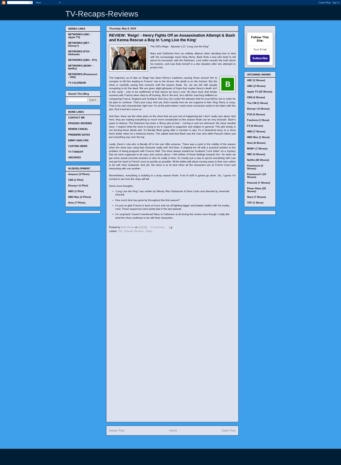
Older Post (228, 430)
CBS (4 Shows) (256, 97)
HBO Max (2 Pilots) (79, 196)
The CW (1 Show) (257, 103)
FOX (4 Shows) (256, 114)
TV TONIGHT (75, 151)
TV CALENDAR (77, 82)
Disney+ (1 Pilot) (78, 185)
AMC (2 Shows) (256, 85)
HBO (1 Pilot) (76, 191)
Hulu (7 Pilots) (76, 202)
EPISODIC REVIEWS (80, 123)
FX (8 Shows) (255, 125)
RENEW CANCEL (78, 129)
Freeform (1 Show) (258, 120)
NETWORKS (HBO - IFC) (82, 60)
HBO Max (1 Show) (258, 137)
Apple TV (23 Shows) (259, 91)
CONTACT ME (76, 117)
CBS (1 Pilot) (75, 179)
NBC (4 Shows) (256, 154)
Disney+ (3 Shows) (258, 108)
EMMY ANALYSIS (78, 140)
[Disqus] (172, 282)
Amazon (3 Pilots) (79, 174)
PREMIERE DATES (79, 134)
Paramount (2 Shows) (255, 167)
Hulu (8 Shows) (256, 142)
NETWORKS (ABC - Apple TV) (79, 36)
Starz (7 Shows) (256, 196)
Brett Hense (128, 227)
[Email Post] (170, 227)
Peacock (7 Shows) (258, 182)
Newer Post (117, 430)
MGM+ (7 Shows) (257, 148)
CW (120, 231)
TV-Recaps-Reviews (101, 13)
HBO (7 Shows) (256, 131)
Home (173, 430)
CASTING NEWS (77, 146)
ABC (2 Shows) (256, 80)
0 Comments (157, 227)
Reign (149, 231)
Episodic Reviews (134, 231)
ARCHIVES (74, 157)
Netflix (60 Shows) (258, 159)
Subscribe (260, 58)
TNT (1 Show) (255, 202)
